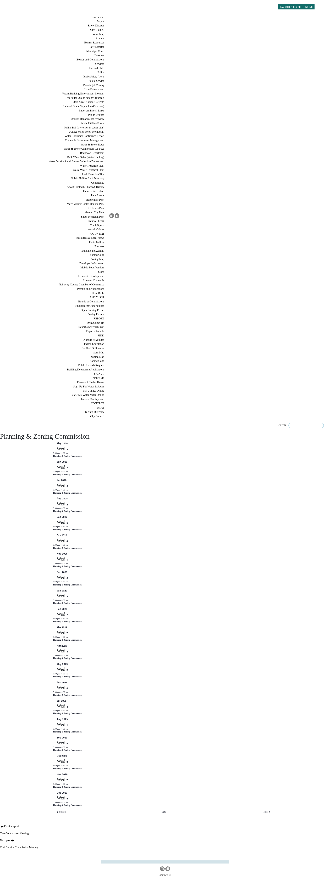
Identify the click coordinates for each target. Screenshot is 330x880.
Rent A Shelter (96, 221)
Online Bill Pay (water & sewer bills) (84, 127)
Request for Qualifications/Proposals (84, 97)
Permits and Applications (90, 288)
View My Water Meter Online (88, 395)
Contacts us (165, 874)
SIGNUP (99, 373)
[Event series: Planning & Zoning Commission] (70, 453)
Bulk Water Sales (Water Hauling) (85, 157)
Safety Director (96, 25)
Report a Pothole (95, 331)
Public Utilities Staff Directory (87, 178)
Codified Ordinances (93, 348)
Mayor (100, 21)
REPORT (99, 318)
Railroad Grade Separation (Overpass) (83, 106)
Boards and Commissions (90, 59)
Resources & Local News (90, 237)
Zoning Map (97, 259)
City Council (97, 29)
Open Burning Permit (92, 310)
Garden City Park (94, 212)
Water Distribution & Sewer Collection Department (76, 161)
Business (99, 246)
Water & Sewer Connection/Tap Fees (84, 148)
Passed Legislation (94, 344)
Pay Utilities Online (93, 390)
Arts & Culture (96, 229)
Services (99, 63)
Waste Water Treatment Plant (88, 170)
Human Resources (94, 42)
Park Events (97, 195)
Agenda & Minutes (93, 339)
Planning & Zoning (93, 85)
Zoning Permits (95, 314)
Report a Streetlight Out (91, 327)
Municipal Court (95, 51)
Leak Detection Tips (93, 174)
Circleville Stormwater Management (84, 140)
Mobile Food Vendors (92, 267)
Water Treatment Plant (92, 165)
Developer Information (91, 263)
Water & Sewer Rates (92, 144)
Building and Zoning (92, 250)
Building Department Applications (85, 369)
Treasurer (99, 55)
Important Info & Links (91, 110)
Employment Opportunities (89, 305)
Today (163, 811)
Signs (101, 271)
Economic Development (91, 276)
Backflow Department (92, 153)
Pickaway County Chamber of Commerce (81, 284)
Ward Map (98, 34)
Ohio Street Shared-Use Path (88, 102)
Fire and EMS (96, 68)
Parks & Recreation (93, 191)
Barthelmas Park (95, 199)
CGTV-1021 (97, 233)
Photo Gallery (96, 242)
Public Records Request (91, 365)
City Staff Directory (93, 412)
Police (100, 72)
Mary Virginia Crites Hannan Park (85, 204)
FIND (101, 335)
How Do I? (98, 293)
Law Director (97, 46)
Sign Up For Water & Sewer (88, 386)
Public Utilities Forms (92, 123)
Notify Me (98, 378)
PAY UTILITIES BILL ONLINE (296, 7)
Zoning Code (97, 254)
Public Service (96, 80)
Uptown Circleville (93, 280)
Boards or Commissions (91, 301)
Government (97, 17)
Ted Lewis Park (95, 208)
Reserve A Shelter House (90, 382)
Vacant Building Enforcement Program (83, 93)
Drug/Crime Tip (95, 322)
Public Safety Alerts (93, 76)
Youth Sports (97, 225)
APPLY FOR (97, 297)
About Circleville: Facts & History (85, 187)
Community (97, 182)
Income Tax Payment (92, 399)
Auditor (100, 38)
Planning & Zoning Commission (67, 456)
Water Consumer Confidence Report (84, 136)
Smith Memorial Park (92, 216)
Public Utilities (96, 114)
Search (281, 425)
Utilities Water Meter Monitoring (86, 131)
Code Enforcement (94, 89)
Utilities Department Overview (87, 119)
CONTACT (97, 403)
